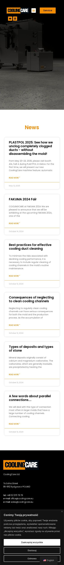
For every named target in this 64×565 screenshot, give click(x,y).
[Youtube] (10, 19)
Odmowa (32, 558)
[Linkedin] (15, 19)
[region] (32, 537)
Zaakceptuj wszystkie (32, 542)
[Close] (62, 511)
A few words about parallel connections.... (30, 398)
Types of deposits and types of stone (31, 349)
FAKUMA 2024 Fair (23, 199)
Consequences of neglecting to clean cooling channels (31, 299)
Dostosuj (32, 550)
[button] (33, 10)
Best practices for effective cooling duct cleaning (30, 247)
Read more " (14, 177)
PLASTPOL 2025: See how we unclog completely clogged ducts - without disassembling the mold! (31, 148)
